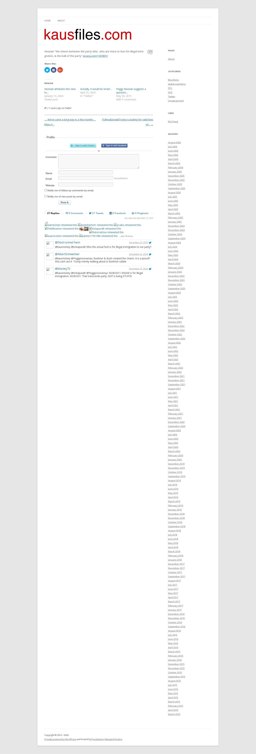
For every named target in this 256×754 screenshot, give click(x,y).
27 (150, 51)
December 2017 (176, 564)
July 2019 (172, 484)
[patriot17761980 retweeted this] (98, 236)
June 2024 (173, 250)
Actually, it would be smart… (96, 89)
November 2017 (176, 568)
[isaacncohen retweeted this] (61, 236)
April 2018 (173, 547)
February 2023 (175, 317)
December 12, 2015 (138, 242)
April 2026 (173, 159)
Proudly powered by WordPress (60, 739)
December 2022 (176, 326)
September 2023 (176, 288)
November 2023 (176, 280)
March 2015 (174, 701)
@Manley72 (62, 269)
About (61, 20)
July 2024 (172, 246)
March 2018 (174, 551)
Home (47, 20)
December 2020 (176, 422)
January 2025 (175, 221)
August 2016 (174, 630)
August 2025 (174, 192)
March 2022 (174, 363)
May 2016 (173, 643)
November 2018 (176, 518)
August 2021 (174, 388)
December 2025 (176, 175)
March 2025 (174, 213)
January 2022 (175, 372)
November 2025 (176, 180)
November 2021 (176, 380)
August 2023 (174, 292)
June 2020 (173, 438)
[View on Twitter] (150, 242)
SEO (170, 92)
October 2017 (175, 572)
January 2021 (175, 417)
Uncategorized (176, 100)
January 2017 (175, 609)
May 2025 (173, 205)
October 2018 (175, 522)
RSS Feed (173, 121)
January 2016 (175, 659)
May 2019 (173, 493)
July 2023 (172, 296)
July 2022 (172, 346)
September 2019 (176, 476)
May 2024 (173, 255)
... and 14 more (126, 236)
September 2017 (176, 576)
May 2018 (173, 543)
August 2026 (174, 142)
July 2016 (172, 634)
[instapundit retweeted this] (105, 228)
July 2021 (172, 392)
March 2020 (174, 451)
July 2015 (172, 685)
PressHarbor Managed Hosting (106, 739)
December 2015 (176, 664)
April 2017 (173, 597)
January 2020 (175, 459)
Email (49, 178)
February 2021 (175, 413)
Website (50, 185)
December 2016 (176, 614)
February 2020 (175, 455)
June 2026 (173, 150)
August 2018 (174, 530)
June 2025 (173, 200)
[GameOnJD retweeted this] (60, 225)
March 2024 (174, 263)
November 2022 (176, 330)
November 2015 (176, 668)
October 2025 (175, 184)
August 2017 (174, 580)
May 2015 (173, 693)
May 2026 (173, 155)
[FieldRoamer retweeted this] (61, 228)
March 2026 (174, 163)
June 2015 (173, 689)
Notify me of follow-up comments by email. (70, 190)
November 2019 (176, 468)
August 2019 (174, 480)
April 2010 (173, 710)
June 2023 (173, 301)
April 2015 (173, 697)
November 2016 (176, 618)
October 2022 (175, 334)
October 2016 (175, 622)
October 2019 (175, 472)
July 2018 (172, 534)
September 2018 (176, 526)
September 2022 (176, 338)
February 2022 (175, 367)
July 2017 (172, 584)
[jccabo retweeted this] (127, 225)
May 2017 (173, 593)
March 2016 (174, 651)
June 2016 (173, 639)
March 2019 (174, 501)
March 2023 (174, 313)
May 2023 (173, 305)
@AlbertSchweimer (67, 254)
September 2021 (176, 384)
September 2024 (176, 238)
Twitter (171, 96)
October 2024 (175, 234)
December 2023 (176, 276)
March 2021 (174, 409)
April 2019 (173, 497)
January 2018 (175, 559)
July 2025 (172, 196)
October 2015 (175, 672)
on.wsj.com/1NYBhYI (95, 56)
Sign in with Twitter (83, 145)
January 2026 (175, 171)
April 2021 (173, 405)
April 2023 (173, 309)
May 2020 (173, 442)
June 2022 (173, 351)
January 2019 (175, 509)
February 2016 (175, 655)
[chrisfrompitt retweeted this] (86, 229)
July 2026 (172, 146)
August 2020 (174, 430)
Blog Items (173, 79)
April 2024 (173, 259)
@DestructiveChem (67, 242)
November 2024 (176, 230)
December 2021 (176, 376)
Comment (51, 157)
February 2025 (175, 217)
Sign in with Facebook (114, 145)
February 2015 (175, 705)
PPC (170, 88)
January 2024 (175, 271)
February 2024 (175, 267)
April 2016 (173, 647)
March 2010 (174, 714)
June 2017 (173, 589)
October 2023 (175, 284)
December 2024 (176, 225)
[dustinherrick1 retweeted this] (95, 225)
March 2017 (174, 601)
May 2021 (173, 401)
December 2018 (176, 513)
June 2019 (173, 488)
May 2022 (173, 355)
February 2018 (175, 555)
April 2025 (173, 209)
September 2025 (176, 188)
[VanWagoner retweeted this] (81, 229)
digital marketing (176, 84)
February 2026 (175, 167)
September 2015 (176, 676)
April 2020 (173, 447)
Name (49, 173)
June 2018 (173, 538)
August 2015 (174, 680)
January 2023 (175, 321)
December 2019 (176, 463)
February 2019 (175, 505)
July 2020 (172, 434)
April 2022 (173, 359)
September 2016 (176, 626)
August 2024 (174, 242)
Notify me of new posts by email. (65, 196)
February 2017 (175, 605)
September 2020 (176, 426)
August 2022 (174, 342)
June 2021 (173, 397)
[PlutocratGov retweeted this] (106, 232)
